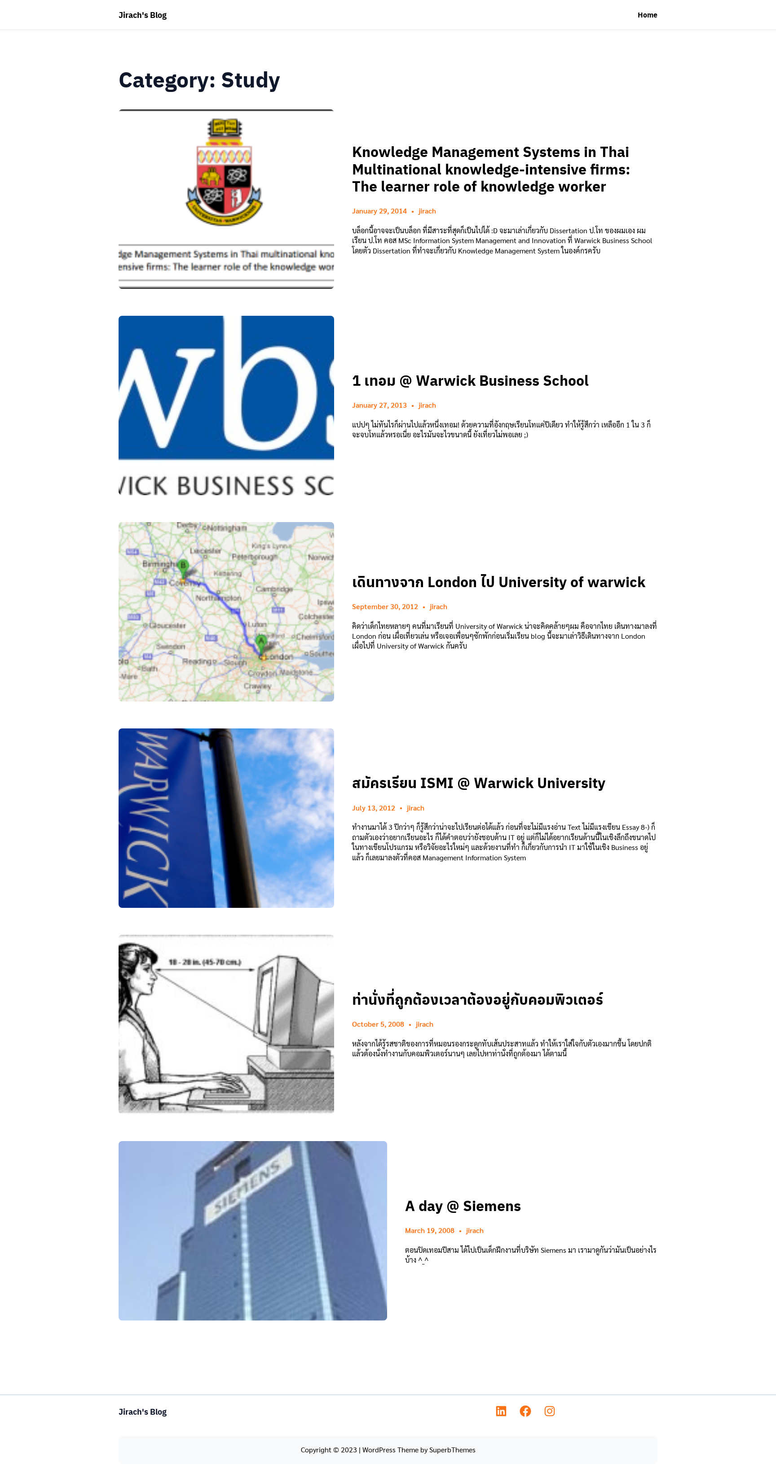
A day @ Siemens (463, 1205)
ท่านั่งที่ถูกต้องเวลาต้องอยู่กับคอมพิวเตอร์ (477, 998)
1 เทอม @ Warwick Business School (470, 379)
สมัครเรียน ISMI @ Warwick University (478, 782)
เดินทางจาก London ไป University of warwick (498, 581)
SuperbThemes (452, 1449)
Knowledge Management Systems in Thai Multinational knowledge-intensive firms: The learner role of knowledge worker (491, 168)
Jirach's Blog (143, 15)
